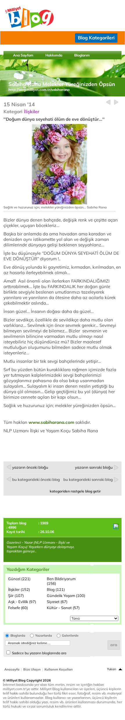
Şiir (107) (16, 595)
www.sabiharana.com (51, 422)
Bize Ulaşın (32, 669)
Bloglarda (17, 635)
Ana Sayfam (23, 55)
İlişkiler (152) (19, 589)
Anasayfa (11, 669)
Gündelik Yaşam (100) (66, 595)
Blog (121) (56, 589)
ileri (116, 102)
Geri (108, 102)
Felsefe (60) (18, 607)
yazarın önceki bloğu (30, 467)
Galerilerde (70, 635)
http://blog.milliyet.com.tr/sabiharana (38, 89)
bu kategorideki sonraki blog (88, 479)
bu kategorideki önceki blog (36, 479)
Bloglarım (82, 55)
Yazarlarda (43, 635)
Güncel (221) (19, 578)
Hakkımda (53, 55)
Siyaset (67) (57, 601)
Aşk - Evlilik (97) (22, 601)
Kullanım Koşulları (58, 669)
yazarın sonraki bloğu (94, 467)
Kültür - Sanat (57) (63, 607)
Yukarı (111, 669)
